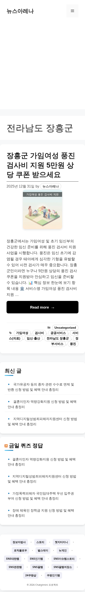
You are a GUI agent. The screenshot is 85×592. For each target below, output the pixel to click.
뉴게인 (63, 550)
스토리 (40, 542)
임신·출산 (33, 338)
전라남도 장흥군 (58, 338)
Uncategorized (65, 327)
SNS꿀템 (37, 567)
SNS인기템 (36, 559)
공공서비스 (58, 333)
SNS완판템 (15, 567)
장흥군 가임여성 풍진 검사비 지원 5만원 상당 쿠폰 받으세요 (41, 164)
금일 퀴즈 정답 (26, 445)
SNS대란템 (12, 559)
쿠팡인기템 (53, 575)
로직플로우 (20, 550)
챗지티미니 (61, 542)
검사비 (39, 333)
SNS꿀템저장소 (63, 567)
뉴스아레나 (20, 11)
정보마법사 (19, 542)
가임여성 (22, 333)
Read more (39, 307)
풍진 (73, 343)
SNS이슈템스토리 (64, 559)
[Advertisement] (42, 66)
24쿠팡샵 (30, 575)
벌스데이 (43, 550)
